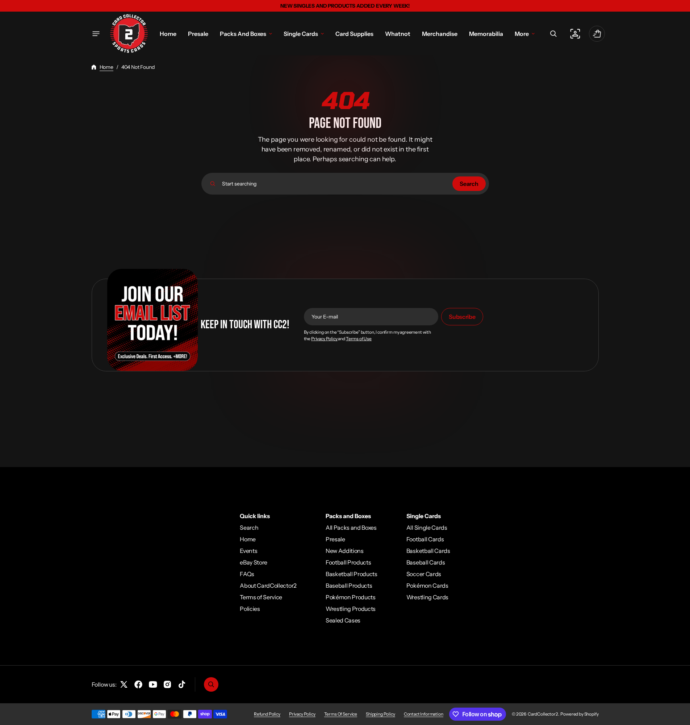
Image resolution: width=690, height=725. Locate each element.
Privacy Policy (324, 338)
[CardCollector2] (129, 33)
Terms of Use (359, 338)
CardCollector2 (543, 714)
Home (106, 67)
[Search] (213, 183)
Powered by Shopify (579, 714)
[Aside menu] (96, 33)
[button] (553, 34)
